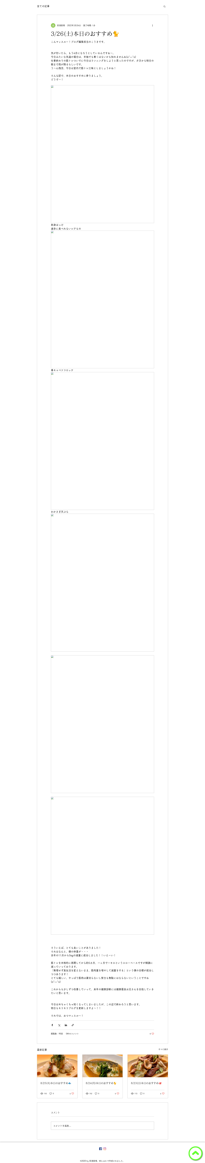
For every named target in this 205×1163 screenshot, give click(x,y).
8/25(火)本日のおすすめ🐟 (55, 1083)
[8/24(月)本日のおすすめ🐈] (102, 1066)
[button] (164, 6)
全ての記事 (43, 6)
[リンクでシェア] (72, 1025)
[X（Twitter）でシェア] (59, 1025)
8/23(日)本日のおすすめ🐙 (146, 1083)
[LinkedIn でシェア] (66, 1025)
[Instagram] (104, 1148)
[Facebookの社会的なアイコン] (100, 1148)
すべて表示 (163, 1049)
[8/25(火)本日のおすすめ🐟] (57, 1066)
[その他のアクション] (152, 25)
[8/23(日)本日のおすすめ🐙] (148, 1066)
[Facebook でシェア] (52, 1025)
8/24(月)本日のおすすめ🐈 (101, 1083)
